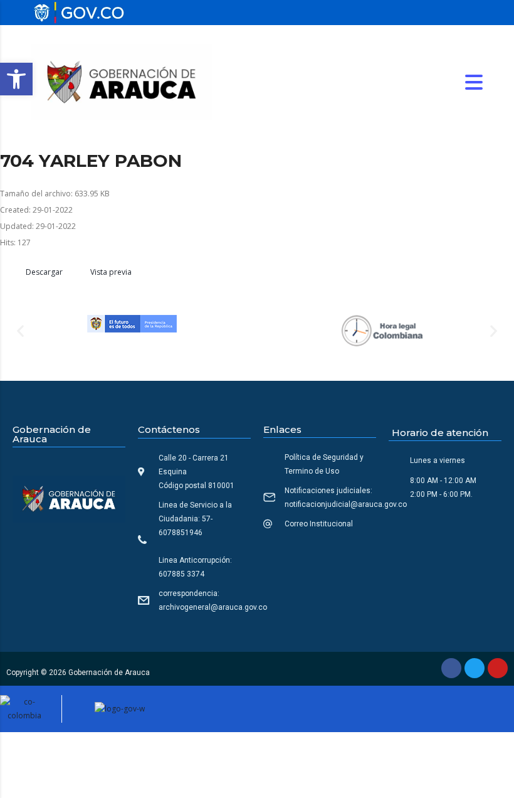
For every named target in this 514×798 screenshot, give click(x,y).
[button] (16, 79)
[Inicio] (121, 81)
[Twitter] (474, 668)
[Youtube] (498, 668)
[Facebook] (451, 668)
